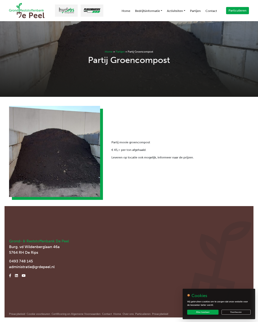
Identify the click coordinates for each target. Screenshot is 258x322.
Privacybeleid (17, 314)
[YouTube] (23, 276)
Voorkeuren (236, 312)
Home (126, 11)
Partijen (195, 11)
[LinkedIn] (16, 276)
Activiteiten (175, 11)
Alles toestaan (203, 312)
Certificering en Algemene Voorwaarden (76, 314)
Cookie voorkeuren (38, 314)
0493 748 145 (21, 261)
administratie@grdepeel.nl (32, 267)
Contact (211, 11)
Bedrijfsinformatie (147, 11)
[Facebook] (10, 276)
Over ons (128, 314)
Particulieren (237, 10)
